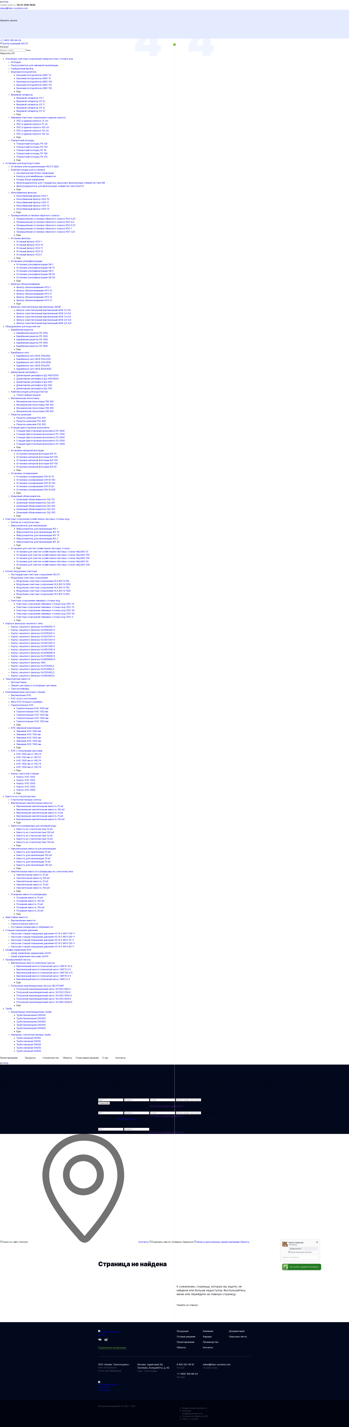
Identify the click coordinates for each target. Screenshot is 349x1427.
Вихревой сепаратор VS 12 (30, 107)
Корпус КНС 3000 (25, 790)
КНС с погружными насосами (26, 750)
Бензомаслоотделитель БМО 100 (34, 81)
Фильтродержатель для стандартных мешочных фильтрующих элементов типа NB (60, 182)
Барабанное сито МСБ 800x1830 (33, 368)
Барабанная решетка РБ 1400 (32, 339)
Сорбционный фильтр (22, 68)
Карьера (207, 1336)
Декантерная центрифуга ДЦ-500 (34, 385)
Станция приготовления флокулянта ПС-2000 (40, 437)
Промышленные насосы (18, 959)
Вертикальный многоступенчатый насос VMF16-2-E (43, 976)
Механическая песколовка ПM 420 (35, 411)
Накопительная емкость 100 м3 (33, 878)
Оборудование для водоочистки (22, 326)
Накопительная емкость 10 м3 (32, 874)
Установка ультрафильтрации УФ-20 (35, 274)
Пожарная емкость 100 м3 (30, 900)
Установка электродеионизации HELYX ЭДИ (34, 166)
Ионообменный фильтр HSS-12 (32, 205)
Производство (211, 1342)
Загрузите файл (210, 1099)
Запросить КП (7, 53)
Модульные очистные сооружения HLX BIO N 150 (42, 587)
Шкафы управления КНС (18, 949)
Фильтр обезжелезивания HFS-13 (34, 300)
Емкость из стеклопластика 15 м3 (34, 838)
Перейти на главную (187, 1305)
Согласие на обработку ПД (195, 1416)
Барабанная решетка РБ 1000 (32, 333)
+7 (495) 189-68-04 (10, 40)
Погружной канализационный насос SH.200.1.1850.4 (44, 995)
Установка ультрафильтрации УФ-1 (34, 264)
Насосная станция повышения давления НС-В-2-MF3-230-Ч (43, 936)
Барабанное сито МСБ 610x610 (33, 365)
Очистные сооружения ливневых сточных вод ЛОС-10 (45, 603)
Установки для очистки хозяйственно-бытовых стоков (40, 548)
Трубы (8, 1008)
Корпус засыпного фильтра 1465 (28, 662)
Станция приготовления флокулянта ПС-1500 (40, 434)
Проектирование (185, 1342)
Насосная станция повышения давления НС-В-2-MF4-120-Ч (43, 943)
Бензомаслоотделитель (23, 71)
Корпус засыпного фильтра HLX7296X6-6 (33, 656)
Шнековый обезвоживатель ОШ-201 (35, 502)
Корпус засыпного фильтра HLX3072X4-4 (33, 639)
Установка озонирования (24, 473)
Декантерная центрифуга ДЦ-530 (34, 388)
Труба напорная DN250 (28, 1047)
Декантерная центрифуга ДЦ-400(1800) (37, 378)
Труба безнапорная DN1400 (31, 1021)
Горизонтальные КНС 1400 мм (32, 718)
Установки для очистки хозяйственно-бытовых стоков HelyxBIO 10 (52, 551)
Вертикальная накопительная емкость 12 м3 (39, 812)
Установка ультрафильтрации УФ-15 (35, 267)
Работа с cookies (190, 1419)
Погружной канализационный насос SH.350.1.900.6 (43, 998)
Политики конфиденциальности (166, 1106)
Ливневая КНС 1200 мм (28, 737)
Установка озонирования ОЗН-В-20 (35, 486)
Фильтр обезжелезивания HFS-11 (34, 293)
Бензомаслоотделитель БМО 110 (34, 85)
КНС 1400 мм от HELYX (28, 763)
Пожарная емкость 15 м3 (29, 904)
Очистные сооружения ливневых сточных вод (35, 600)
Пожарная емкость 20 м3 (29, 910)
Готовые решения (186, 1336)
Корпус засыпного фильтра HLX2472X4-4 (33, 636)
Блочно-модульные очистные (21, 571)
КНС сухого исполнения (24, 698)
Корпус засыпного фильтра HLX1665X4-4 (33, 626)
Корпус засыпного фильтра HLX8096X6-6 (33, 659)
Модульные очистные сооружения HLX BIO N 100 (42, 581)
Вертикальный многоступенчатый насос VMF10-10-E (44, 966)
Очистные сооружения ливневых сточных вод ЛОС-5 (44, 617)
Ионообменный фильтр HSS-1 (32, 195)
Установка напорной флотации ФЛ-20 (36, 466)
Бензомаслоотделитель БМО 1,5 (33, 75)
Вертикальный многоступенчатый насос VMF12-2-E (43, 969)
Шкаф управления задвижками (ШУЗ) (31, 953)
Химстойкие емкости (16, 917)
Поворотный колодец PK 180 (32, 153)
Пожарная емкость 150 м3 (30, 907)
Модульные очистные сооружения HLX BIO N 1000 (43, 584)
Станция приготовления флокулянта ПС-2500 (40, 440)
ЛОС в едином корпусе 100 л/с (32, 127)
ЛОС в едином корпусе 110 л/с (32, 130)
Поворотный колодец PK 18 (31, 150)
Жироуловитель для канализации (29, 525)
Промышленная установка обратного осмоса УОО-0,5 (45, 222)
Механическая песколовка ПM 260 (35, 401)
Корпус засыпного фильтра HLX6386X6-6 (33, 652)
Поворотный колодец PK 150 (32, 147)
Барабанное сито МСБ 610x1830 (33, 362)
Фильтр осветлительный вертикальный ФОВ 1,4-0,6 (43, 313)
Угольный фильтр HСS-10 (29, 244)
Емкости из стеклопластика (20, 796)
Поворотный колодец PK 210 (31, 156)
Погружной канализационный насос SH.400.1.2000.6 (44, 1002)
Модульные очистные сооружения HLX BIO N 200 (43, 594)
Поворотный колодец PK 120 (31, 143)
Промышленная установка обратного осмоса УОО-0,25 (45, 218)
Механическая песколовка (25, 398)
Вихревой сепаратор (22, 94)
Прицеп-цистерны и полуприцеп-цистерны (33, 685)
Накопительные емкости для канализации (33, 848)
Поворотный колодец (22, 140)
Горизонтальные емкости (24, 923)
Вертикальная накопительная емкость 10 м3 (39, 806)
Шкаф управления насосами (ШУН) (30, 956)
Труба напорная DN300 (28, 1051)
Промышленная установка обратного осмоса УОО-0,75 (45, 225)
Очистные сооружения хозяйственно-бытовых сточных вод (37, 519)
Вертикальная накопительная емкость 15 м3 (39, 816)
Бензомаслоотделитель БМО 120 (34, 88)
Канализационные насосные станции (25, 692)
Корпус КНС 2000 (25, 783)
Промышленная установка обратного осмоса (35, 215)
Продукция (182, 1331)
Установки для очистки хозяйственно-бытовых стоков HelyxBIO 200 (53, 564)
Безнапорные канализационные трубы (31, 1011)
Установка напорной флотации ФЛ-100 (37, 457)
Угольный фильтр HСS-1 (29, 241)
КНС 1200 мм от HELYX (28, 760)
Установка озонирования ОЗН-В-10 (35, 476)
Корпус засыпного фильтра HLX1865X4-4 (33, 630)
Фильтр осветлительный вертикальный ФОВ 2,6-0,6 (43, 323)
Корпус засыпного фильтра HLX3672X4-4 (33, 643)
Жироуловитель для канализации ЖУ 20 (37, 541)
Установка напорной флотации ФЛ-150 (37, 463)
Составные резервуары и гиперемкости (32, 927)
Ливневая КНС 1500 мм (28, 744)
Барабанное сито (20, 352)
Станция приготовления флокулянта (30, 427)
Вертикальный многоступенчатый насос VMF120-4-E (44, 972)
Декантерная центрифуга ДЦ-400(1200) (37, 375)
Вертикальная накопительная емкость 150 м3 (40, 819)
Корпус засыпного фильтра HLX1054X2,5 (32, 672)
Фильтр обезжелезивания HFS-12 (34, 297)
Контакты (120, 1057)
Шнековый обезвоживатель (25, 496)
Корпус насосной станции (25, 773)
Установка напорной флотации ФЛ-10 (36, 453)
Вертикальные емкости (23, 920)
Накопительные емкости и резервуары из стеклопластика (42, 871)
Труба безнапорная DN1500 (31, 1025)
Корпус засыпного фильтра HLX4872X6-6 (33, 649)
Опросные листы (238, 1336)
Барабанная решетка (22, 329)
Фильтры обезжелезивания (25, 284)
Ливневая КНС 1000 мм (28, 731)
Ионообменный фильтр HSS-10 (32, 199)
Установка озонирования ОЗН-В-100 (35, 479)
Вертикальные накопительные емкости (31, 803)
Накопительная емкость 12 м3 (32, 881)
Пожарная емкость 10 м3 (29, 897)
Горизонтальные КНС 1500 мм (32, 721)
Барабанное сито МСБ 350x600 (33, 355)
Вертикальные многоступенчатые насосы (33, 962)
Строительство (51, 1057)
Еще (18, 91)
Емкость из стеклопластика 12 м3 (34, 835)
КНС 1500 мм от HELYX (28, 767)
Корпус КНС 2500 (25, 786)
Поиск (28, 50)
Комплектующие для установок (28, 169)
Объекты (67, 1057)
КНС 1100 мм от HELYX (28, 757)
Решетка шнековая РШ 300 (31, 417)
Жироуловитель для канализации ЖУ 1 (37, 528)
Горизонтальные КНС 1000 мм (32, 708)
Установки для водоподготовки (22, 163)
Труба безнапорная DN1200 (31, 1018)
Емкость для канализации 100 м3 (34, 855)
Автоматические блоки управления (35, 173)
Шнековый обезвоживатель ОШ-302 (35, 512)
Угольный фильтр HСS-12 (29, 251)
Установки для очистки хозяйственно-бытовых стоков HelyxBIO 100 (53, 555)
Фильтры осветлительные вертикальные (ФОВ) (36, 306)
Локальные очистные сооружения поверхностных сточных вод (39, 58)
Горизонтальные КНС (22, 705)
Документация (236, 1331)
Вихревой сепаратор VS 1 (30, 98)
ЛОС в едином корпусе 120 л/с (32, 133)
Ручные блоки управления (30, 179)
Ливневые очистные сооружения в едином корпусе (38, 117)
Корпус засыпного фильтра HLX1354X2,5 (32, 665)
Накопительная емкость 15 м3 (32, 884)
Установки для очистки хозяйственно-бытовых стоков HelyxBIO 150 (53, 558)
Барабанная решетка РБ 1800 (32, 346)
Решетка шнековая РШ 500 (31, 424)
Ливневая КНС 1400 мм (28, 741)
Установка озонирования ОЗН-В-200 (35, 489)
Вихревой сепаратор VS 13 (30, 111)
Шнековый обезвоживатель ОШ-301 (35, 509)
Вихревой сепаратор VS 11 (30, 104)
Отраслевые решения (87, 1057)
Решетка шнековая (21, 414)
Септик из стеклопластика (25, 522)
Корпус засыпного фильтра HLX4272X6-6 (33, 646)
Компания (208, 1331)
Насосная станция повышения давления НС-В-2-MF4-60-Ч (42, 946)
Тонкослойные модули (28, 395)
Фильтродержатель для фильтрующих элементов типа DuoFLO (50, 186)
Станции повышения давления (21, 930)
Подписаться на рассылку (112, 1347)
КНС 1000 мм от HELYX (28, 754)
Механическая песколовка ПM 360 (35, 408)
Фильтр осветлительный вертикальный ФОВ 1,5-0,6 (43, 316)
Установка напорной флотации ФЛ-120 (37, 460)
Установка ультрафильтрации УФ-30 (35, 277)
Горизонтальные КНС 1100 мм (32, 711)
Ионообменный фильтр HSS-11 (32, 202)
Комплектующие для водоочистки (29, 391)
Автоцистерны (18, 682)
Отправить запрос (138, 1103)
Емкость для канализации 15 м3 (33, 861)
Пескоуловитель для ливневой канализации (34, 65)
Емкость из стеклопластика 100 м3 (35, 832)
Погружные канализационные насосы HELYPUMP (37, 985)
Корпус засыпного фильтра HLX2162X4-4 (33, 633)
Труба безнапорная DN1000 (31, 1015)
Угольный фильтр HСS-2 (29, 254)
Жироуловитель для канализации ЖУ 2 (37, 538)
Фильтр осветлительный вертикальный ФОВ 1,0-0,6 (43, 310)
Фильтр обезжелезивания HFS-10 (34, 290)
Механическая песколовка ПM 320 (34, 404)
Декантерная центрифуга (24, 372)
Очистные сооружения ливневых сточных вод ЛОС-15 (45, 607)
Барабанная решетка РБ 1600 (32, 342)
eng (6, 1)
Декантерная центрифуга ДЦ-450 (34, 382)
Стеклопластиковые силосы (26, 799)
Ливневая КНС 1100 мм (28, 734)
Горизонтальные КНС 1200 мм (32, 714)
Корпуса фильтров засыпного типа (24, 623)
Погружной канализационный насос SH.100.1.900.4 (43, 989)
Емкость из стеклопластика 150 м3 (35, 842)
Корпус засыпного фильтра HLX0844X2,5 (33, 675)
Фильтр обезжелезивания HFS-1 (33, 287)
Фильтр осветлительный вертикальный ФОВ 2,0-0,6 (43, 320)
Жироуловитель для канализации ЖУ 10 (37, 532)
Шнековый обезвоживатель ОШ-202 (35, 506)
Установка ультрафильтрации (26, 261)
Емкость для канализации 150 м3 (34, 865)
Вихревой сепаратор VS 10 (30, 101)
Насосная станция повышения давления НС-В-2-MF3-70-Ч (42, 940)
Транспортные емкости (17, 679)
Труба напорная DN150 (28, 1041)
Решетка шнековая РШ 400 (31, 421)
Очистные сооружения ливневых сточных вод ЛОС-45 (45, 613)
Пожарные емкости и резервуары (29, 894)
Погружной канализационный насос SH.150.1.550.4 (43, 992)
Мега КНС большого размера (26, 701)
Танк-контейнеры (20, 688)
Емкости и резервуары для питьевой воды (33, 825)
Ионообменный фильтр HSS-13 (32, 209)
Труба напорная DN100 (28, 1038)
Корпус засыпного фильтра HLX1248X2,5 (32, 669)
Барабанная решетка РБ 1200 (32, 336)
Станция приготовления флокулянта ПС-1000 (40, 430)
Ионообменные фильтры (24, 192)
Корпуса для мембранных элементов (36, 176)
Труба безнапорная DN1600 (31, 1028)
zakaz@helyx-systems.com (14, 8)
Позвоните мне (156, 1129)
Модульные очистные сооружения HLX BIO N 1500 (43, 590)
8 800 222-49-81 (185, 1364)
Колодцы (16, 62)
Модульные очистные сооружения (29, 577)
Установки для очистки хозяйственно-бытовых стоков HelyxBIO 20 (52, 561)
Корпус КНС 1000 (25, 776)
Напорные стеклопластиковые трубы (31, 1034)
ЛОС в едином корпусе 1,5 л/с (32, 120)
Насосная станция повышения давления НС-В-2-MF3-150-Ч (43, 933)
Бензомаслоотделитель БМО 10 (33, 78)
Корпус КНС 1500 (25, 780)
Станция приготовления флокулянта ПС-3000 (40, 444)
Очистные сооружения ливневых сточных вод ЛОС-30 (45, 610)
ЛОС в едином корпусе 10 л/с (32, 124)
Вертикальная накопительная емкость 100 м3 (40, 809)
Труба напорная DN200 (28, 1044)
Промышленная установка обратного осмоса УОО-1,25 (45, 231)
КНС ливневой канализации (25, 727)
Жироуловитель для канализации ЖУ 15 (37, 535)
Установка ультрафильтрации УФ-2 (34, 271)
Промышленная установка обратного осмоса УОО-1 (44, 228)
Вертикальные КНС (21, 695)
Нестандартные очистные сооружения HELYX (35, 574)
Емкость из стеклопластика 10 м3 (34, 829)
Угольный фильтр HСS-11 (29, 248)
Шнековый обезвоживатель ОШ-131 (35, 499)
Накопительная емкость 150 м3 (33, 887)
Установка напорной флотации (27, 450)
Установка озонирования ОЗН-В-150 (35, 483)
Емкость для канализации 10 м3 (33, 852)
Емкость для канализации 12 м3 (33, 858)
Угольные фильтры (21, 238)
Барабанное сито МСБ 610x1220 (33, 359)
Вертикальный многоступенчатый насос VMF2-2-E (43, 979)
